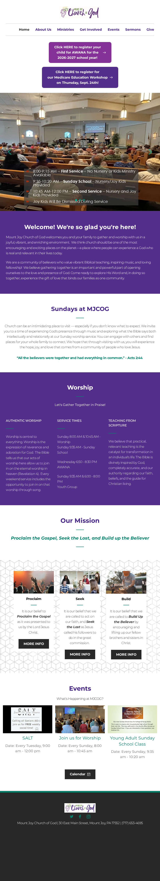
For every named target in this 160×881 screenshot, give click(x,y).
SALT (27, 738)
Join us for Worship (80, 738)
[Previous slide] (10, 152)
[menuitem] (24, 29)
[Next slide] (150, 152)
